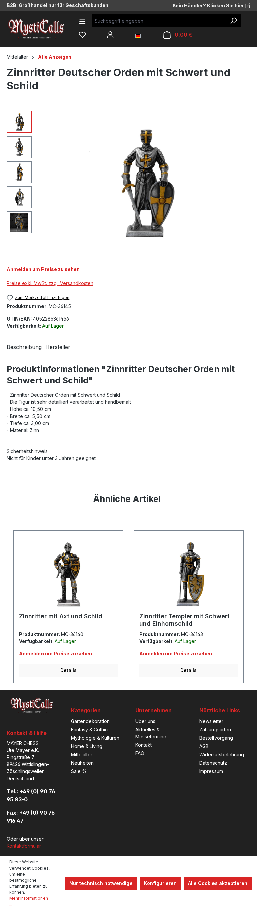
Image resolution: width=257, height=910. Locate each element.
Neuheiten (82, 763)
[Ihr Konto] (110, 34)
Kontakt (143, 745)
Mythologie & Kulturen (95, 738)
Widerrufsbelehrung (221, 754)
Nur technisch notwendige (101, 883)
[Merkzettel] (82, 34)
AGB (204, 746)
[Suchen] (233, 20)
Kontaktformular (24, 846)
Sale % (79, 771)
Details (68, 670)
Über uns (145, 721)
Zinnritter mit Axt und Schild (60, 616)
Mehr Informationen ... (28, 901)
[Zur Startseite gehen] (41, 28)
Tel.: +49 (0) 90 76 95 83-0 (31, 795)
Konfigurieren (160, 883)
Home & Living (86, 746)
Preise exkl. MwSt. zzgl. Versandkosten (50, 283)
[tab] (24, 347)
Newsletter (211, 721)
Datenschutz (213, 763)
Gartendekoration (90, 721)
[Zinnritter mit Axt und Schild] (68, 574)
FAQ (139, 753)
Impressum (211, 771)
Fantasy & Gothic (89, 729)
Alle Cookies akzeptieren (217, 883)
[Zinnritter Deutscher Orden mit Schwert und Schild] (144, 182)
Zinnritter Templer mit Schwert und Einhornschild (184, 620)
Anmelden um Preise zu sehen (43, 269)
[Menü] (82, 21)
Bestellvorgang (216, 738)
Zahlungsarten (215, 729)
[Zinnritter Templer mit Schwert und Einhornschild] (188, 574)
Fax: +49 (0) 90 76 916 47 (31, 816)
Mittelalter (81, 754)
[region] (128, 183)
